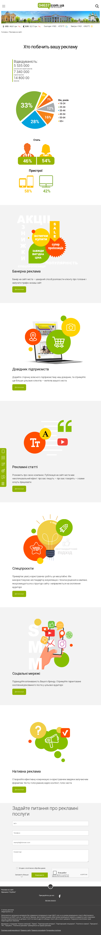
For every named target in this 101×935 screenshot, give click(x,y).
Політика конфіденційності (10, 930)
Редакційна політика (53, 930)
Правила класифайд (38, 930)
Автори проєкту (50, 900)
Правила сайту (26, 930)
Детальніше (19, 289)
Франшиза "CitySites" (8, 892)
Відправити (39, 875)
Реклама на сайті (7, 890)
